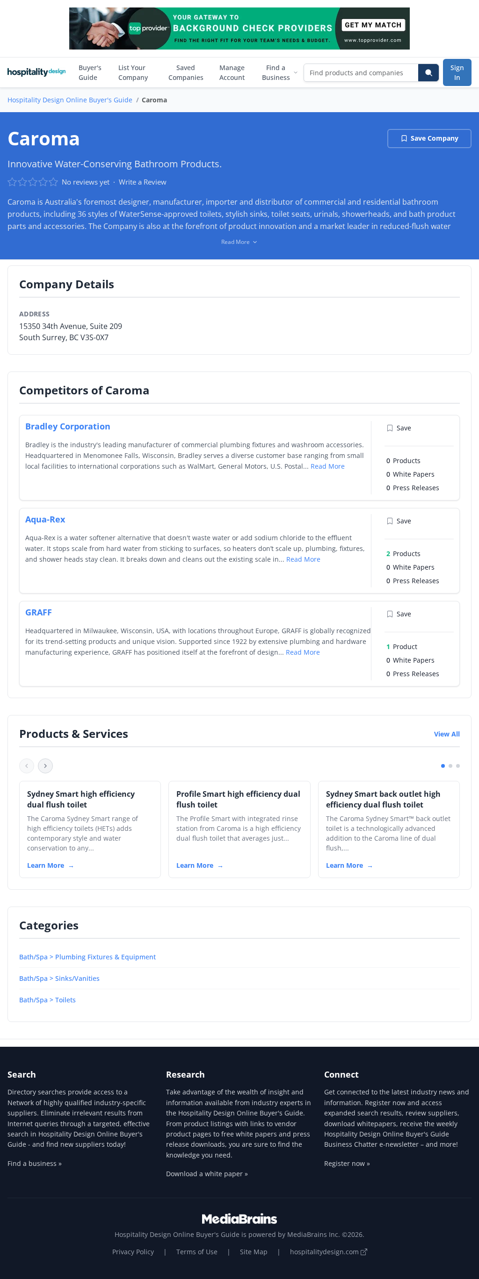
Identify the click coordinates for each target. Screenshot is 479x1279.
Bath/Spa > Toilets (47, 999)
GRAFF (38, 612)
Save (404, 427)
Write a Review (143, 181)
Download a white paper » (207, 1173)
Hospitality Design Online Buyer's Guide (69, 99)
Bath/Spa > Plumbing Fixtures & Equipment (87, 956)
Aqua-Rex (45, 519)
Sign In (457, 72)
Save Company (434, 138)
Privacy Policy (133, 1251)
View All (447, 733)
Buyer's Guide (90, 72)
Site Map (254, 1251)
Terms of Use (197, 1251)
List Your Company (133, 72)
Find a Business (276, 72)
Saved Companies (185, 72)
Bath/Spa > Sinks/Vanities (59, 978)
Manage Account (232, 72)
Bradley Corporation (67, 426)
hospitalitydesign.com (325, 1251)
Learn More (45, 865)
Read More (328, 466)
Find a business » (34, 1163)
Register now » (347, 1163)
